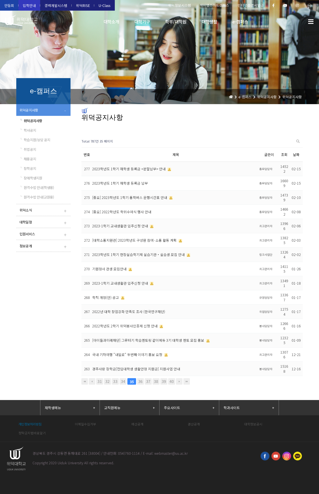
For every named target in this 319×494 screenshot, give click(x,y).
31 (99, 381)
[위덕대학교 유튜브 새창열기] (275, 456)
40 (171, 381)
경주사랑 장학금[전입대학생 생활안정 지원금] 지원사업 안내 (136, 368)
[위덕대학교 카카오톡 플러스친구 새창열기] (297, 456)
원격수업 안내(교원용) (37, 197)
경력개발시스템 (55, 5)
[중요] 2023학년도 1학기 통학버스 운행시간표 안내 (130, 197)
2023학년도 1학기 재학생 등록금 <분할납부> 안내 (129, 168)
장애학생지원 (31, 178)
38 (156, 381)
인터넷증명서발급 (251, 5)
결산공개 (194, 424)
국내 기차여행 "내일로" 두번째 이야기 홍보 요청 (127, 354)
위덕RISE (83, 5)
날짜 (296, 154)
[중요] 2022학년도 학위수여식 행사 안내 (121, 211)
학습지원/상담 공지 (35, 139)
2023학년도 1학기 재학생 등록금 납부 (120, 183)
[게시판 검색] (298, 141)
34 (123, 381)
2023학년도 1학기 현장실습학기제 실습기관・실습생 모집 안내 (139, 254)
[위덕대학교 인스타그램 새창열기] (286, 456)
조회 (284, 154)
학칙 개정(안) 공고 (106, 297)
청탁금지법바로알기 (32, 433)
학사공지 (28, 130)
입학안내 (29, 5)
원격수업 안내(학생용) (37, 187)
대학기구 (142, 21)
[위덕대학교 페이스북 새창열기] (265, 456)
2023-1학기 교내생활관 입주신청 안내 (120, 225)
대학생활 (209, 21)
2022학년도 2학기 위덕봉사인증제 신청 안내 (125, 325)
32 (107, 381)
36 (140, 381)
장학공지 (28, 168)
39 (164, 381)
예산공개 (137, 424)
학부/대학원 (175, 21)
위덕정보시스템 (179, 5)
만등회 (9, 5)
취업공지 (28, 149)
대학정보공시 (253, 424)
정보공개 (43, 246)
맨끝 (186, 381)
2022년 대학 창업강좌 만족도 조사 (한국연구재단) (128, 311)
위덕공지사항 (43, 110)
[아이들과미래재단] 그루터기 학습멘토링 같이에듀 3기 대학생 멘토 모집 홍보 (148, 340)
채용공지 (28, 158)
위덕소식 (43, 210)
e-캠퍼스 (240, 21)
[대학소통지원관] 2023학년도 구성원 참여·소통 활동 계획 (135, 240)
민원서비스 (43, 234)
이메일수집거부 (85, 424)
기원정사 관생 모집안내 (109, 268)
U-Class (104, 5)
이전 (92, 381)
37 (148, 381)
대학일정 (43, 222)
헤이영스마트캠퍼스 (214, 5)
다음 (179, 381)
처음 (84, 381)
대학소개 (111, 21)
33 (115, 381)
